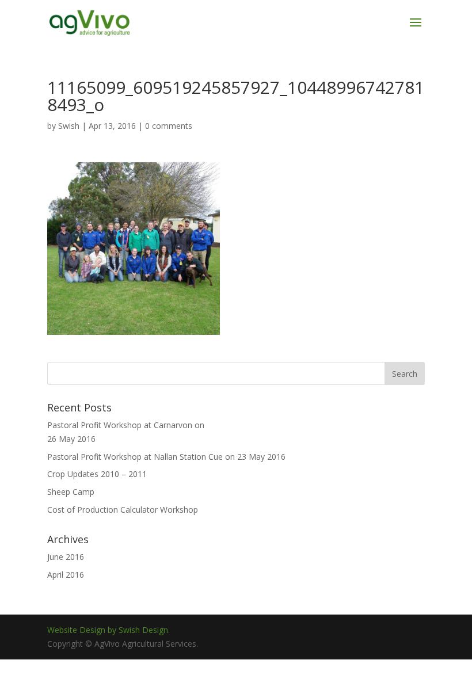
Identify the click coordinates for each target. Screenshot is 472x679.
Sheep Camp (70, 491)
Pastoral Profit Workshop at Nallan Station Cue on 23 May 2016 (166, 456)
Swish (68, 125)
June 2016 (65, 556)
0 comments (168, 125)
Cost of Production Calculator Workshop (122, 509)
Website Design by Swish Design (107, 629)
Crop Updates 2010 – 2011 (97, 473)
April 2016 (65, 574)
